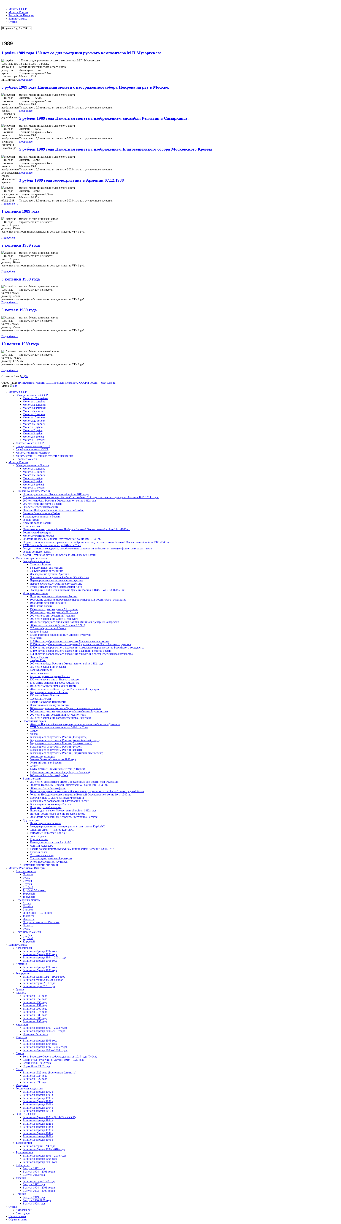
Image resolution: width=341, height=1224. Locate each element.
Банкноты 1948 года (35, 995)
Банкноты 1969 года (35, 1008)
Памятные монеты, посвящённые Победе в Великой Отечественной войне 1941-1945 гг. (76, 529)
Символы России (40, 564)
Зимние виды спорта (42, 756)
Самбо (34, 730)
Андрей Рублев (39, 631)
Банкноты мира (18, 18)
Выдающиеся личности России (42, 516)
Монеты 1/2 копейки (35, 398)
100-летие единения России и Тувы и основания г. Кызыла (65, 708)
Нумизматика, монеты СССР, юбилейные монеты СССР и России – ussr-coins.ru (66, 382)
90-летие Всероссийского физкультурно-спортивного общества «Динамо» (75, 724)
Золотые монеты (26, 871)
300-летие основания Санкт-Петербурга (54, 618)
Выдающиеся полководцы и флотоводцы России (59, 800)
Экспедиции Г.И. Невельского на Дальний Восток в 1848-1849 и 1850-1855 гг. (77, 589)
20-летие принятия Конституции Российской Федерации (64, 689)
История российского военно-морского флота (57, 813)
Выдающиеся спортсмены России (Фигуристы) (58, 736)
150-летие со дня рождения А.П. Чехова (54, 609)
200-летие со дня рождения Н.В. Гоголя (54, 612)
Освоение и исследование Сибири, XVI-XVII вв (59, 577)
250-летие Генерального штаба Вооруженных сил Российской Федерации (74, 781)
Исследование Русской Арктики (49, 574)
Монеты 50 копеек (34, 423)
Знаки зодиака (38, 836)
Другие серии (31, 820)
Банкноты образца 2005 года (40, 960)
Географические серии (36, 561)
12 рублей (29, 941)
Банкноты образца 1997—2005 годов (45, 1046)
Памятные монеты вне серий (40, 864)
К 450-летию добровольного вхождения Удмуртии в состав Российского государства (81, 653)
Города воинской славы (37, 551)
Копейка (28, 906)
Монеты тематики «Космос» (33, 452)
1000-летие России (41, 605)
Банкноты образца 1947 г (38, 1133)
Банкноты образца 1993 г (38, 1094)
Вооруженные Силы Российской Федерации (57, 797)
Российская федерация (29, 1088)
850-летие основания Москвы (48, 666)
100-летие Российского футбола (49, 775)
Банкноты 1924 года (35, 1075)
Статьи (13, 21)
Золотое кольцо (39, 673)
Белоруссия (22, 973)
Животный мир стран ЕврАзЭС (49, 832)
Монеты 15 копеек (34, 417)
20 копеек (28, 919)
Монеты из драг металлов (31, 558)
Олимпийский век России (46, 762)
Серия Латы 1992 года (36, 1066)
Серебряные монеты (28, 899)
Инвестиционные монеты (45, 823)
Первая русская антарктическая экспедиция (56, 580)
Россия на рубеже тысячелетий (48, 701)
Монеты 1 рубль (32, 427)
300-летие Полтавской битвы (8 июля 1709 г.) (57, 625)
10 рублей (29, 893)
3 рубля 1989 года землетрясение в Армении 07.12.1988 (71, 180)
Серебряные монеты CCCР (32, 449)
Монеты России (18, 12)
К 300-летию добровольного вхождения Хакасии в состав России (69, 641)
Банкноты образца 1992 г (38, 1091)
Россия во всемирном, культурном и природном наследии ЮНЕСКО (72, 848)
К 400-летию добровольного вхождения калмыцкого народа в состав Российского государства (87, 647)
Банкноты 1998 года (35, 1021)
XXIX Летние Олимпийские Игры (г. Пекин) (57, 768)
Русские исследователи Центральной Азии (56, 586)
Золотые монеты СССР (30, 443)
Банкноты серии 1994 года (39, 1145)
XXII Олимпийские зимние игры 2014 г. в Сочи (52, 545)
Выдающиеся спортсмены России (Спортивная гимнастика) (66, 752)
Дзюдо (34, 733)
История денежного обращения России (53, 596)
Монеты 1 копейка (34, 401)
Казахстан (22, 1024)
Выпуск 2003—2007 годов (39, 1190)
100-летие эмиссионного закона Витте (53, 685)
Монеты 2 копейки (34, 404)
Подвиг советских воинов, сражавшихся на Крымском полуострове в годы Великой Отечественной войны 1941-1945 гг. (96, 542)
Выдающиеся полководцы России (50, 804)
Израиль (21, 992)
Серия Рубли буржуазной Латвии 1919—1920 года (53, 1059)
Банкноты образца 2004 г (38, 1107)
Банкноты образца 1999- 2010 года (44, 1149)
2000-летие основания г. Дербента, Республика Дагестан (64, 816)
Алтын (27, 903)
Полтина (28, 874)
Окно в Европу (39, 657)
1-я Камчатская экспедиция (46, 567)
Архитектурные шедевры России (50, 676)
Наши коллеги (17, 1216)
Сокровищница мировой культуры (51, 858)
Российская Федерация (37, 532)
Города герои (31, 519)
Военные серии (32, 778)
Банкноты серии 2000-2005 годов (43, 979)
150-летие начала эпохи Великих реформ (55, 679)
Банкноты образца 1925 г (38, 1123)
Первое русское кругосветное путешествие (56, 583)
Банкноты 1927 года (35, 1078)
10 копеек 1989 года (20, 344)
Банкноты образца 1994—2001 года (44, 957)
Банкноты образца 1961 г (38, 1136)
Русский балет (38, 852)
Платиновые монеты (28, 931)
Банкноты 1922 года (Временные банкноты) (49, 1072)
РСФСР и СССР (26, 1114)
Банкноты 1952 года (35, 999)
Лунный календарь (41, 845)
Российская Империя (21, 15)
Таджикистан (24, 1142)
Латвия (20, 1053)
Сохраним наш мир (41, 855)
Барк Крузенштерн (41, 669)
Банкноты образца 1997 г (38, 1101)
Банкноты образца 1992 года (40, 951)
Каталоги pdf (23, 1209)
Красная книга (31, 526)
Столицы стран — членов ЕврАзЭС (52, 829)
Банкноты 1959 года (35, 1005)
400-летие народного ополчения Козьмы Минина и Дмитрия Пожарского (74, 621)
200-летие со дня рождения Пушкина (52, 615)
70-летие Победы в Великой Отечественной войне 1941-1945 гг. (62, 538)
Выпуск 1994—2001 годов (39, 1171)
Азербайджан (24, 947)
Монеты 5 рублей (33, 436)
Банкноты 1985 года (35, 1018)
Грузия (20, 989)
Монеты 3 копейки (34, 407)
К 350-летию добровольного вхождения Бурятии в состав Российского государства (80, 644)
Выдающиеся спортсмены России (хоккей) (56, 749)
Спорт (33, 765)
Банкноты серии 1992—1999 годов (44, 976)
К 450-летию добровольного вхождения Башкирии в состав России (71, 650)
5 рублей (28, 887)
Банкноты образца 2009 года (40, 1161)
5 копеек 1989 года (19, 310)
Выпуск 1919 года (34, 1197)
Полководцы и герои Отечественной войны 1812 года (56, 494)
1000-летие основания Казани (48, 602)
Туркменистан (24, 1152)
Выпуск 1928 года (34, 1203)
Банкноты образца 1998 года (40, 970)
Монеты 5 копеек (33, 411)
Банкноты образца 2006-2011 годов (44, 1030)
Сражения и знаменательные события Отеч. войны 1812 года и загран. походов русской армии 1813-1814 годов (91, 497)
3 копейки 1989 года (20, 279)
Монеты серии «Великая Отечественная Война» (45, 455)
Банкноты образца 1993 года (40, 954)
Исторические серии (35, 593)
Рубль (26, 877)
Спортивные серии (34, 721)
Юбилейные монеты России (33, 490)
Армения (21, 963)
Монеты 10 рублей (34, 439)
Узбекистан (22, 1165)
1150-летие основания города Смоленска (54, 682)
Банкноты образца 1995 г (38, 1098)
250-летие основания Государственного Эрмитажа (60, 717)
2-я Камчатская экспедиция (46, 570)
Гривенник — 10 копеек (37, 912)
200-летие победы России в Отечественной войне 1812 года (59, 500)
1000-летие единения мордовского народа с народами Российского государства (78, 599)
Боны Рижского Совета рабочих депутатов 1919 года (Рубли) (60, 1056)
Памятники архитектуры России (49, 705)
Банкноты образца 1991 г (38, 1139)
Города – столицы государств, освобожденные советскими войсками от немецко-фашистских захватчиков (87, 548)
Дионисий (36, 637)
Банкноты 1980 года (35, 1014)
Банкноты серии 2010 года (39, 983)
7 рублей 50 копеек (34, 890)
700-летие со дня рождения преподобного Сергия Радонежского (69, 711)
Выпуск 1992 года (34, 1168)
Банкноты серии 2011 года (39, 986)
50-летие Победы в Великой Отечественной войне (53, 510)
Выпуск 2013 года (34, 1174)
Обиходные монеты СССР (32, 395)
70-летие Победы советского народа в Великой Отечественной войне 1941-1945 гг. (80, 794)
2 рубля (27, 880)
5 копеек (28, 909)
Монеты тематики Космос (38, 535)
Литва (19, 1069)
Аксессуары (23, 1213)
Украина (21, 1177)
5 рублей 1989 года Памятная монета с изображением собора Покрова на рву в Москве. (85, 87)
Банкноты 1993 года (35, 1082)
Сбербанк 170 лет (40, 698)
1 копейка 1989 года (20, 211)
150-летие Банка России (44, 695)
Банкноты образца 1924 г (38, 1120)
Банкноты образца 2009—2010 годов (45, 1050)
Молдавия (22, 1085)
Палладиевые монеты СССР (33, 446)
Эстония (21, 1193)
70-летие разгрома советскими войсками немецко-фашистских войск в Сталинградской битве (87, 791)
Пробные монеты (26, 458)
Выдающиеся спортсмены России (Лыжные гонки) (61, 743)
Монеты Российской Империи (27, 867)
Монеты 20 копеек (34, 420)
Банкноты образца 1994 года (40, 1043)
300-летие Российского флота (40, 506)
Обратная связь (18, 1219)
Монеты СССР (18, 8)
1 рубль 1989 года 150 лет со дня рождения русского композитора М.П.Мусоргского (81, 53)
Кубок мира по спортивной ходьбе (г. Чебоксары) (60, 772)
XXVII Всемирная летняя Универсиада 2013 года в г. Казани (59, 554)
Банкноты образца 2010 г (38, 1110)
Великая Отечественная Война (41, 513)
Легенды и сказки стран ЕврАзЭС (50, 842)
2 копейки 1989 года (20, 245)
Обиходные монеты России (32, 465)
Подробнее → (27, 79)
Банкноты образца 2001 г (38, 1104)
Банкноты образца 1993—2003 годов (45, 1027)
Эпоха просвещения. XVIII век (48, 861)
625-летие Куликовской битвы (48, 628)
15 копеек (28, 915)
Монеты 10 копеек (34, 414)
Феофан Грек (38, 660)
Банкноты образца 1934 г (38, 1126)
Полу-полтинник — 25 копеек (41, 922)
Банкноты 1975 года (35, 1011)
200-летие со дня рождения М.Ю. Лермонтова (58, 714)
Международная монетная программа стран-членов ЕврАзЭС (67, 826)
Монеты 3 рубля (32, 433)
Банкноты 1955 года (35, 1002)
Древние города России (37, 522)
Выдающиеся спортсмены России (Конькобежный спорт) (64, 740)
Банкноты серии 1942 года (39, 1181)
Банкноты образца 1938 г (38, 1130)
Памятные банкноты (35, 1034)
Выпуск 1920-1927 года (37, 1200)
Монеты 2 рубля (32, 430)
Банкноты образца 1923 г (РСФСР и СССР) (49, 1117)
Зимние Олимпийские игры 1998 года (53, 759)
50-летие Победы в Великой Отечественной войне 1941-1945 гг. (69, 784)
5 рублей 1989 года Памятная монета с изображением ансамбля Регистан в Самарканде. (104, 118)
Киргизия (21, 1037)
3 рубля (27, 883)
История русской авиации (45, 807)
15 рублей (29, 896)
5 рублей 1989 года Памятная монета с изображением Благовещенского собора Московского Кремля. (116, 149)
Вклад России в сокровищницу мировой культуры (60, 634)
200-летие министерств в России (43, 503)
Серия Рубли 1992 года (37, 1062)
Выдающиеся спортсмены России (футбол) (56, 746)
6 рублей (28, 938)
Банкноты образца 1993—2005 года (44, 1155)
